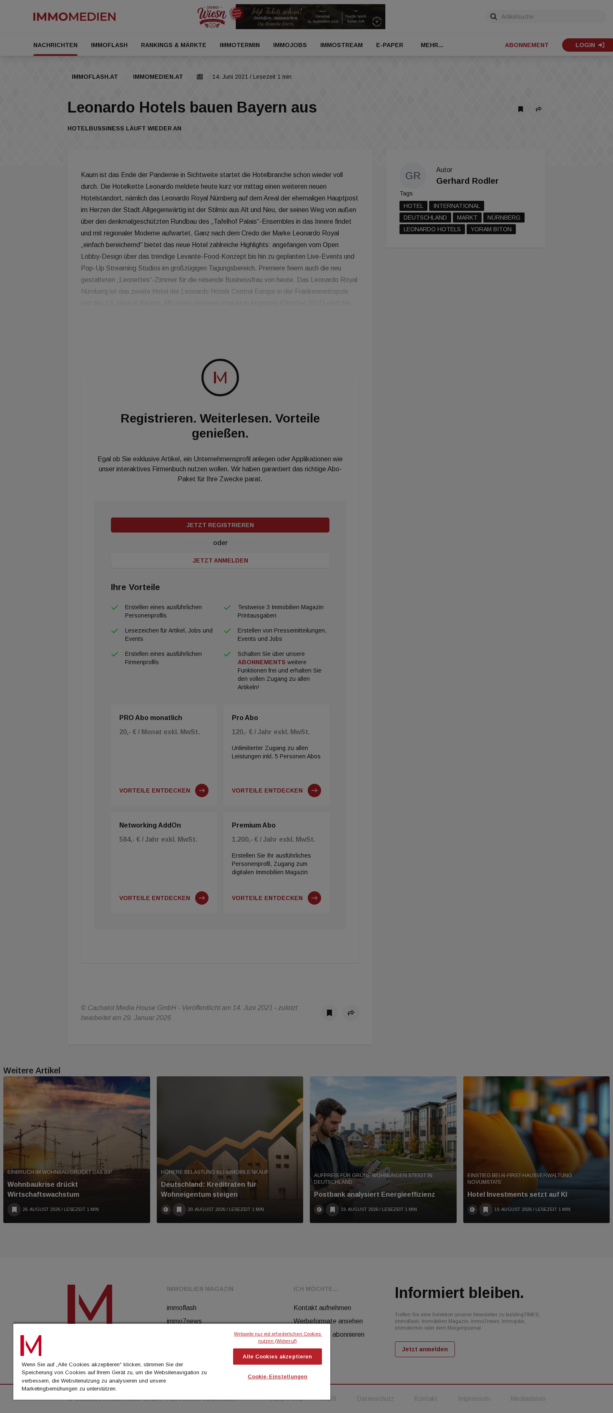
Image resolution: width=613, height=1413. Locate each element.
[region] (171, 1361)
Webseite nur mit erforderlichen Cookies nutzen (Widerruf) (278, 1337)
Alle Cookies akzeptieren (277, 1356)
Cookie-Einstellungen (278, 1376)
